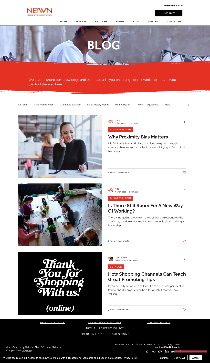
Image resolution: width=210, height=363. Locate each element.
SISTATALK (116, 266)
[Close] (206, 357)
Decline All (179, 357)
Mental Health (122, 104)
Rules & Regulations (147, 104)
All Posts (22, 104)
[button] (168, 13)
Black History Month (98, 104)
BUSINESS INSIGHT (120, 129)
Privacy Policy (130, 357)
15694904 (27, 350)
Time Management (44, 104)
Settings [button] (164, 357)
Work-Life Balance (71, 104)
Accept (195, 357)
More (167, 104)
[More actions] (185, 122)
